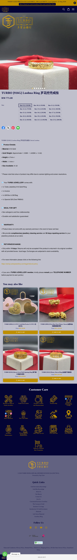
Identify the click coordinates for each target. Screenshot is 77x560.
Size (3, 105)
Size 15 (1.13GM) (25, 112)
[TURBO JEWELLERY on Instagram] (35, 528)
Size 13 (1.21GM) (40, 109)
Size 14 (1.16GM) (54, 109)
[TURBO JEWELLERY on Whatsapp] (46, 528)
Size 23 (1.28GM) (56, 120)
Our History (38, 494)
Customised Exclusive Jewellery (38, 501)
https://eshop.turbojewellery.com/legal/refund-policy (20, 264)
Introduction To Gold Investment (38, 509)
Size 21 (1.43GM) (25, 120)
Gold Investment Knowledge (38, 486)
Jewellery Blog (38, 516)
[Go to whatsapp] (4, 554)
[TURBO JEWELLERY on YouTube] (41, 528)
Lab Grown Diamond (38, 514)
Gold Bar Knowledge (38, 489)
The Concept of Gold (38, 504)
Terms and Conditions (10, 547)
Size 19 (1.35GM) (54, 116)
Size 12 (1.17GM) (25, 109)
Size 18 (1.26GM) (25, 116)
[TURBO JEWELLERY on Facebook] (30, 528)
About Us (38, 491)
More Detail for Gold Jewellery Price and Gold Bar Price (37, 4)
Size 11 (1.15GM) (53, 105)
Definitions (37, 547)
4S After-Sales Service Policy (58, 547)
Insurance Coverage (38, 506)
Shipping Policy (45, 547)
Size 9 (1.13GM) (25, 105)
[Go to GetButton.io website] (5, 558)
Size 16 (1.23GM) (40, 112)
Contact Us (38, 496)
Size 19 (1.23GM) (40, 116)
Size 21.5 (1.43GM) (40, 120)
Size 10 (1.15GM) (39, 105)
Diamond (38, 511)
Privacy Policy (20, 547)
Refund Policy (29, 547)
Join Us (38, 499)
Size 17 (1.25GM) (54, 112)
